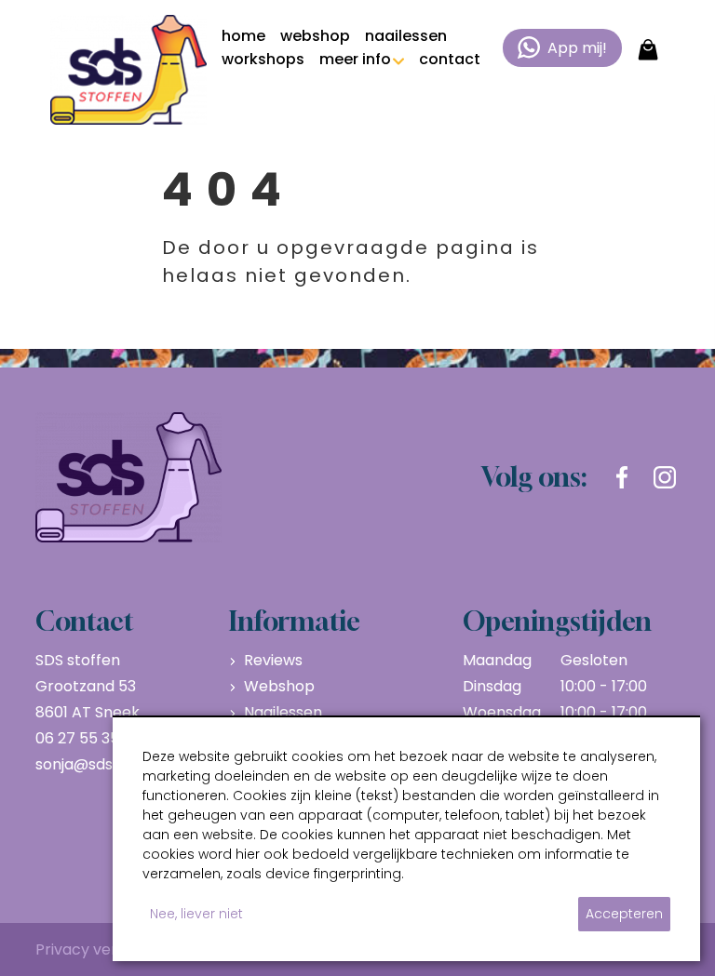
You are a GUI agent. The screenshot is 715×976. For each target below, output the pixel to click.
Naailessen (283, 712)
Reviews (273, 660)
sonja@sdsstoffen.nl (108, 764)
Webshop (279, 686)
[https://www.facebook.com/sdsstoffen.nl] (622, 477)
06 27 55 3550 (86, 738)
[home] (128, 70)
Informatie (294, 621)
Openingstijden (557, 621)
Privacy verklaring (101, 949)
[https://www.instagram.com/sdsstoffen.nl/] (665, 477)
